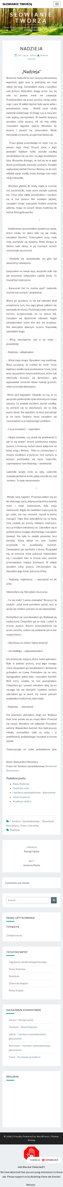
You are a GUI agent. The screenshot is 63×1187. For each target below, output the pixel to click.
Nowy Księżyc (16, 990)
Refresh (30, 1184)
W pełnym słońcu (22, 801)
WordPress (43, 1136)
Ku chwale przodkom (29, 1057)
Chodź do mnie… (22, 788)
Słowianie (14, 976)
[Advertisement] (31, 1103)
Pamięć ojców (25, 1020)
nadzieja (15, 829)
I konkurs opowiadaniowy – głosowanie (34, 792)
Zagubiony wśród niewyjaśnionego (28, 962)
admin (44, 55)
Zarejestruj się (14, 935)
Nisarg (31, 1140)
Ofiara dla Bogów (18, 983)
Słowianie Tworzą (17, 4)
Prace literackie (29, 825)
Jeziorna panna (21, 797)
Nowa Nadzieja (21, 783)
